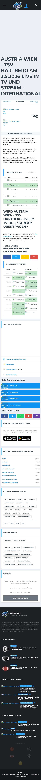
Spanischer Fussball (24, 561)
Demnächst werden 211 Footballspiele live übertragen (23, 668)
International (7, 101)
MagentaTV (19, 502)
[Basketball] (11, 749)
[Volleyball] (20, 763)
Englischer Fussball (28, 547)
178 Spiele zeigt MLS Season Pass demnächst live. (28, 724)
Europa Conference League (12, 550)
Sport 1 (19, 520)
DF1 (25, 499)
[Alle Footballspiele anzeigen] (5, 669)
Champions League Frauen (25, 543)
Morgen (4, 462)
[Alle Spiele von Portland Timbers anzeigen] (9, 695)
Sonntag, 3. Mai (10, 369)
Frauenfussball (25, 554)
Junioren (7, 561)
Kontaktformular (20, 598)
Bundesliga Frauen (19, 540)
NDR (18, 506)
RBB (6, 509)
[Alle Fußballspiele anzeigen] (5, 649)
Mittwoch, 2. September (9, 479)
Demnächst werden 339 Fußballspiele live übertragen (23, 648)
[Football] (11, 756)
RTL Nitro (17, 509)
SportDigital (27, 520)
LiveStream (32, 499)
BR (5, 499)
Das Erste (12, 499)
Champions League (10, 543)
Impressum (23, 776)
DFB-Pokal (7, 547)
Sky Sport (26, 513)
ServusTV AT (16, 513)
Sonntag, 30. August (8, 469)
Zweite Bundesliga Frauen (25, 564)
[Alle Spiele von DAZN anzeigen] (5, 729)
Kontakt (17, 776)
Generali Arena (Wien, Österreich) (16, 359)
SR (35, 520)
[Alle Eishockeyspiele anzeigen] (5, 659)
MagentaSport (9, 502)
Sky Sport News (9, 520)
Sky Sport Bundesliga (24, 516)
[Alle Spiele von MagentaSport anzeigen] (8, 734)
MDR (27, 502)
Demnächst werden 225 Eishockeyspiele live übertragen (24, 658)
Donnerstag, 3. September (10, 482)
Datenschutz (35, 774)
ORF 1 (23, 506)
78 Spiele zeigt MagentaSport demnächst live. (26, 736)
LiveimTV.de (20, 772)
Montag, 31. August (8, 472)
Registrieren (19, 774)
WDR (17, 523)
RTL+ (25, 509)
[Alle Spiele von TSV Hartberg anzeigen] (5, 122)
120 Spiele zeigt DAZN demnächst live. (23, 730)
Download (27, 774)
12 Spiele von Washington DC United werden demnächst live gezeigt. (29, 707)
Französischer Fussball (11, 554)
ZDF (23, 523)
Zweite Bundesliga (10, 564)
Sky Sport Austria (11, 374)
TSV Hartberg (14, 121)
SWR (12, 523)
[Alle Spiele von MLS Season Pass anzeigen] (9, 722)
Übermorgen (6, 465)
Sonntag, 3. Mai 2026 (34, 102)
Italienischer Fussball (22, 557)
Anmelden (12, 774)
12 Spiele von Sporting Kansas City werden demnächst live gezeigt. (28, 690)
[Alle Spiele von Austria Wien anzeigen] (5, 111)
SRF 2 (6, 523)
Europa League (27, 550)
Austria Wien (14, 110)
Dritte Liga (17, 547)
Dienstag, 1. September (9, 475)
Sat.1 (30, 509)
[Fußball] (29, 756)
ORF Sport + (32, 506)
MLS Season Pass (9, 506)
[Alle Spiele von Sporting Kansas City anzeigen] (10, 686)
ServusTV (7, 513)
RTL (11, 509)
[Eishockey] (29, 749)
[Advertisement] (20, 31)
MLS (14, 561)
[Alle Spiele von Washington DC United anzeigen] (10, 703)
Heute (4, 458)
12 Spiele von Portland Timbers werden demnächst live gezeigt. (28, 698)
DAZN (19, 499)
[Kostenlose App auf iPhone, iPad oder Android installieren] (26, 7)
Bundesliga (8, 540)
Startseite (5, 774)
